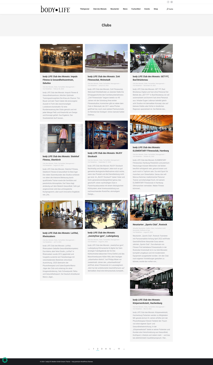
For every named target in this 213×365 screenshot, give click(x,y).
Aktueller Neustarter (139, 228)
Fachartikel (61, 87)
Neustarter (136, 230)
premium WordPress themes (84, 361)
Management (70, 87)
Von (47, 89)
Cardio (148, 228)
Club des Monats (48, 87)
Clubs (55, 87)
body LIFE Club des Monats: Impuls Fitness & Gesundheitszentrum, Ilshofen (60, 79)
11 (119, 349)
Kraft (164, 228)
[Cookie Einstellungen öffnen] (5, 362)
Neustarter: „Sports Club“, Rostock (150, 224)
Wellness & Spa (145, 230)
